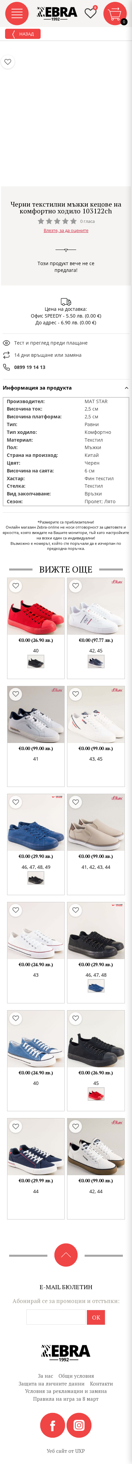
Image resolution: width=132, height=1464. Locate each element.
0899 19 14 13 (29, 367)
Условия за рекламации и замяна (66, 1391)
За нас (45, 1375)
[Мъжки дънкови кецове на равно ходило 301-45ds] (35, 1038)
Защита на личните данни (52, 1383)
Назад (26, 34)
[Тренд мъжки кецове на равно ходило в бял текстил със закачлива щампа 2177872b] (95, 606)
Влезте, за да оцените (66, 230)
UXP (80, 1450)
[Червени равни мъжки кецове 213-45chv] (35, 606)
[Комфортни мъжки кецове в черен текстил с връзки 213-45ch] (95, 1038)
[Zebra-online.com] (57, 14)
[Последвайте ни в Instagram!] (79, 1425)
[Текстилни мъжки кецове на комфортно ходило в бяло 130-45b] (35, 930)
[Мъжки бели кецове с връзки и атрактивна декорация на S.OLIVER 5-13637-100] (95, 714)
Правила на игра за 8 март (65, 1398)
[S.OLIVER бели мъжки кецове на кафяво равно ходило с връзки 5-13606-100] (95, 1146)
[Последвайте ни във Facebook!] (53, 1425)
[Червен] (96, 1094)
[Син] (96, 661)
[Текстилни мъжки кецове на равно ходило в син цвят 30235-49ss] (35, 822)
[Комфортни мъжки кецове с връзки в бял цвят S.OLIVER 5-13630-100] (35, 714)
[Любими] (8, 62)
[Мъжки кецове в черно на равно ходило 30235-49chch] (95, 930)
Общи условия (76, 1375)
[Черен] (35, 661)
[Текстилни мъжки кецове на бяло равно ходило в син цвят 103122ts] (35, 1146)
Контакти (101, 1383)
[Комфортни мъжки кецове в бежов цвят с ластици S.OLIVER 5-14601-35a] (95, 822)
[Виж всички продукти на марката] (66, 194)
